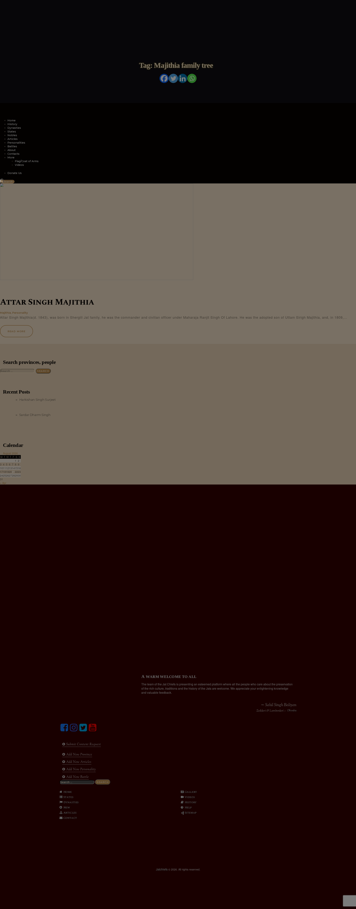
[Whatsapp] (192, 78)
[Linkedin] (182, 78)
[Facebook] (164, 78)
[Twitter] (173, 78)
